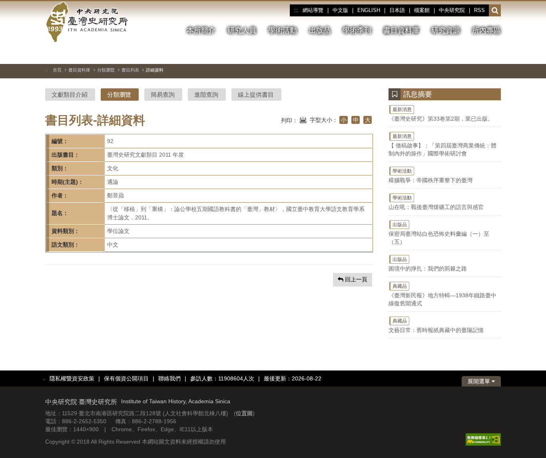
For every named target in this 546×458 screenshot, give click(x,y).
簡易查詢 (163, 94)
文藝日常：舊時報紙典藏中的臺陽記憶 (436, 325)
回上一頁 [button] (355, 279)
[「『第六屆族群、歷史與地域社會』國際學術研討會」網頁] (495, 54)
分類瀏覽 (106, 70)
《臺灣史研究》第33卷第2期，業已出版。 (441, 114)
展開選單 (480, 381)
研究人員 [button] (241, 30)
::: (296, 10)
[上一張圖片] (466, 54)
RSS (479, 10)
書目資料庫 (79, 70)
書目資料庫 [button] (401, 30)
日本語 (397, 10)
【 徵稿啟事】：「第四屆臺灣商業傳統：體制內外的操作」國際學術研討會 (442, 145)
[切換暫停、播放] (452, 54)
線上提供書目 (256, 94)
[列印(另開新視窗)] (303, 119)
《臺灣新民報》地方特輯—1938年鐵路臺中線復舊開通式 (442, 295)
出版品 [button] (320, 30)
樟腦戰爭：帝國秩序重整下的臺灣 (430, 175)
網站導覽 (313, 10)
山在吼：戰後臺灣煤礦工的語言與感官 (436, 202)
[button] (495, 11)
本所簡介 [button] (201, 30)
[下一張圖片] (480, 54)
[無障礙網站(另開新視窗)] (483, 439)
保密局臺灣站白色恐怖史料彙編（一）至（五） (439, 233)
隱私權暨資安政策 (72, 378)
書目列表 (130, 70)
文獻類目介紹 (70, 94)
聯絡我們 (169, 378)
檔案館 (422, 10)
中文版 (340, 10)
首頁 (57, 70)
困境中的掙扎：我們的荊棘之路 (428, 264)
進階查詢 (206, 94)
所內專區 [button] (486, 30)
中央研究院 (452, 10)
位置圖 (244, 413)
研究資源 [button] (445, 30)
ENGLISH (368, 10)
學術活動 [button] (282, 30)
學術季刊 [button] (357, 30)
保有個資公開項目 (126, 378)
